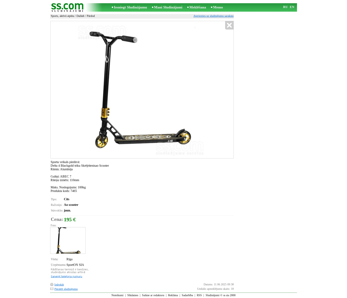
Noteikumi (117, 295)
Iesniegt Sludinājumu (130, 7)
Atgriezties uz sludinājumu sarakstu (213, 15)
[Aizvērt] (229, 25)
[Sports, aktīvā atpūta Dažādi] (67, 240)
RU (285, 7)
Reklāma (173, 295)
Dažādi (80, 15)
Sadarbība (187, 295)
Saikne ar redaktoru (153, 295)
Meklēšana (197, 7)
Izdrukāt (59, 284)
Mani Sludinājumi (168, 7)
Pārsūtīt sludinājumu (66, 289)
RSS (199, 295)
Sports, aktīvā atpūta (62, 15)
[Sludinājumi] (68, 7)
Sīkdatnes (132, 295)
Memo (218, 7)
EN (292, 7)
